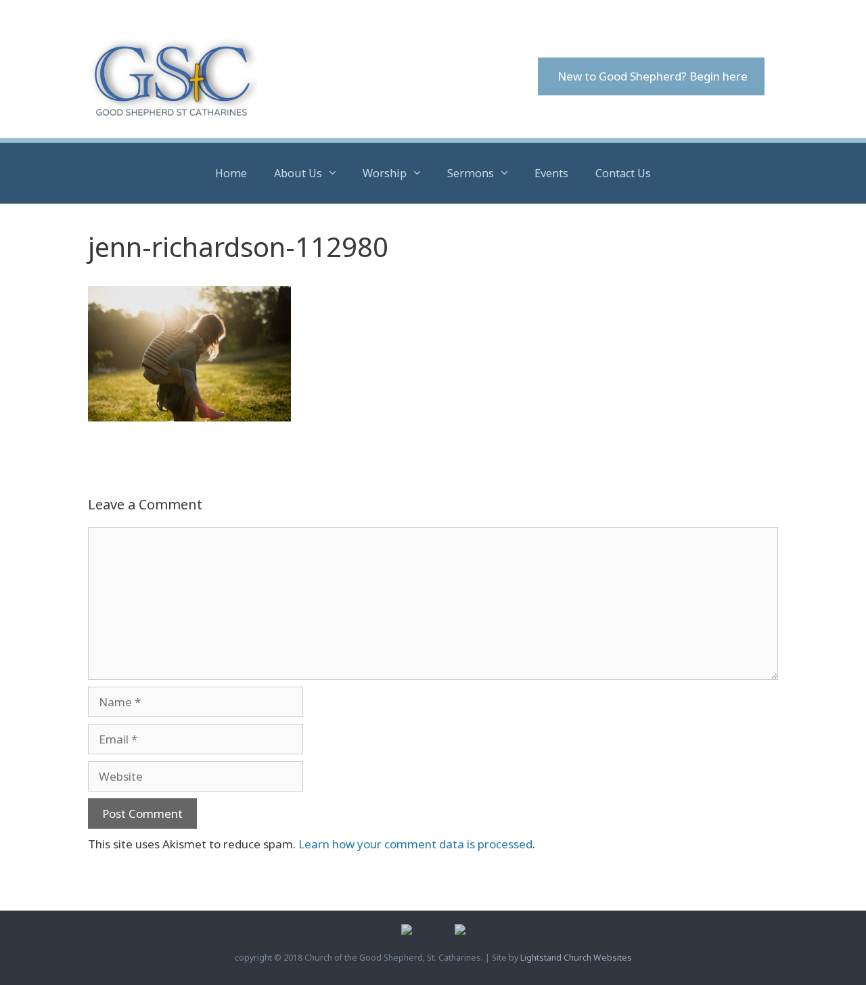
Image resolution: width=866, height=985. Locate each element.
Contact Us (623, 173)
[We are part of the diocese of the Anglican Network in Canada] (406, 932)
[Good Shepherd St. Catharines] (172, 76)
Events (551, 173)
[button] (335, 173)
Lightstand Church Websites (576, 957)
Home (231, 173)
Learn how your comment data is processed (415, 844)
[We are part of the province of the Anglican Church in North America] (460, 932)
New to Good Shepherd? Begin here (651, 76)
